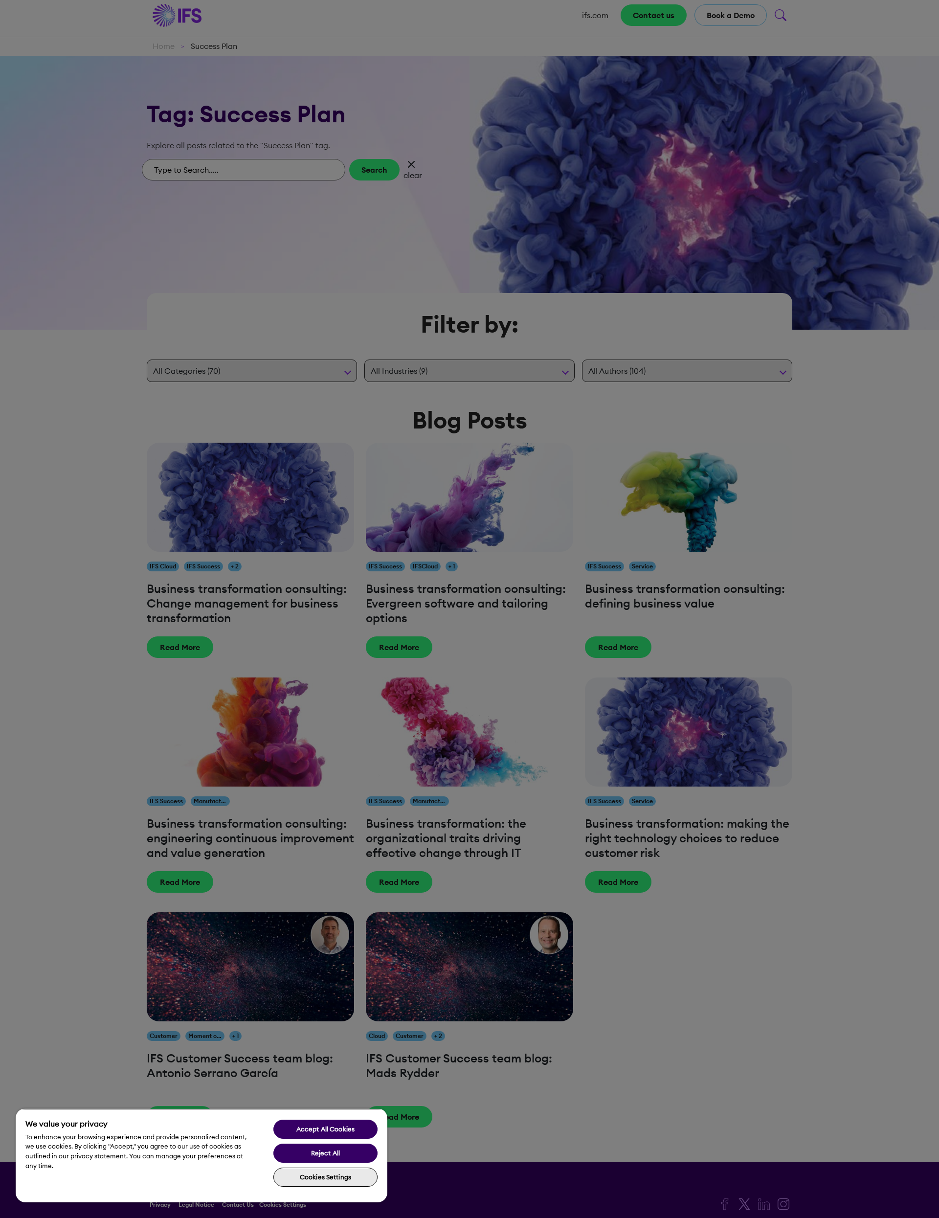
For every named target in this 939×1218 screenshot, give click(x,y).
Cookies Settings (325, 1177)
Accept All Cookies (325, 1129)
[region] (201, 1155)
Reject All (325, 1153)
